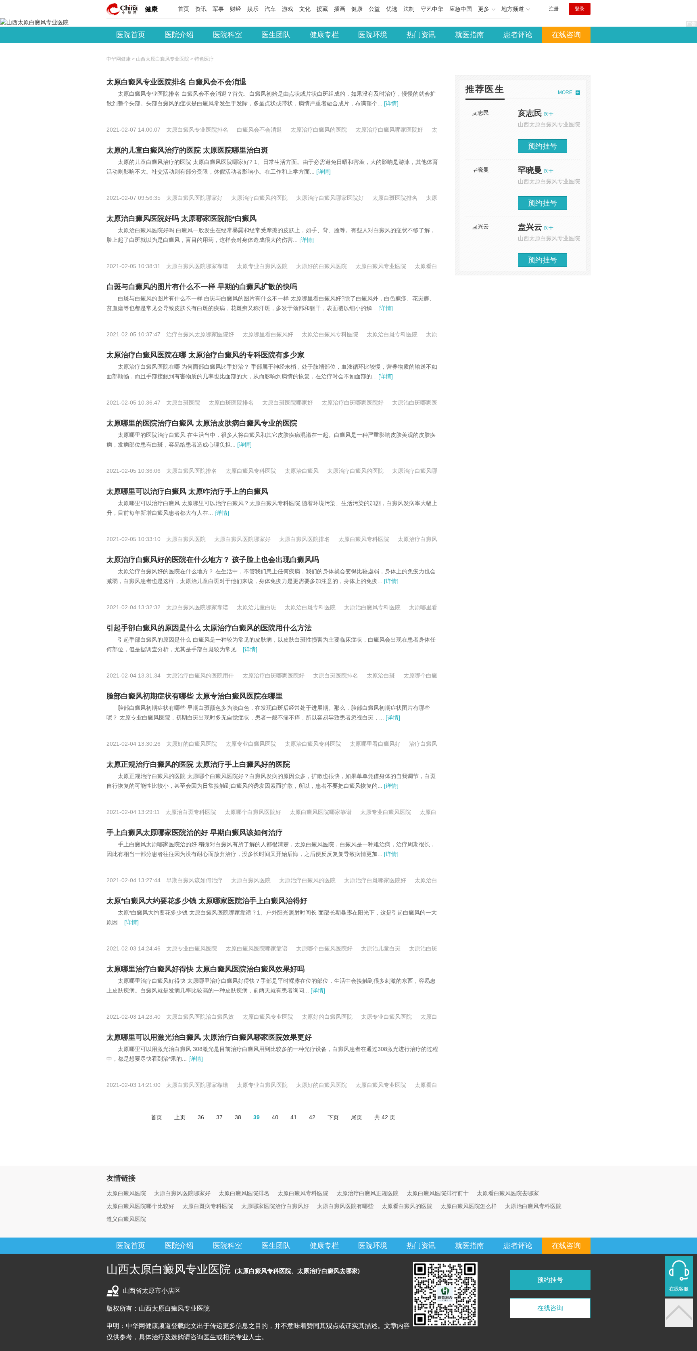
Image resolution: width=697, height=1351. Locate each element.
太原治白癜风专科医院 (533, 1206)
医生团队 (275, 35)
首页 (183, 9)
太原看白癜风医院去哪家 (508, 1193)
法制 (409, 9)
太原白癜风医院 (126, 1193)
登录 (579, 9)
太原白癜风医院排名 (244, 1193)
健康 (151, 9)
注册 (554, 9)
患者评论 (517, 35)
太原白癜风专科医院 (303, 1193)
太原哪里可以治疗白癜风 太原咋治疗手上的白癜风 (187, 491)
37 (219, 1117)
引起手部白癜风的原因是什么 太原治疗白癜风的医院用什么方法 (209, 628)
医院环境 (372, 35)
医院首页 (130, 35)
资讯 (201, 9)
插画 (339, 9)
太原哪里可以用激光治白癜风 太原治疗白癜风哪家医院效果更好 (209, 1037)
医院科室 (227, 35)
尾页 (356, 1117)
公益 (374, 9)
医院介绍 (179, 35)
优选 (391, 9)
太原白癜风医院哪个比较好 (140, 1206)
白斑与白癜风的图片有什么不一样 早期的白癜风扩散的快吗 (201, 287)
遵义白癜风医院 (126, 1219)
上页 (180, 1117)
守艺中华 (432, 9)
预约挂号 (542, 146)
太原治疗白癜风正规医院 (367, 1193)
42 (312, 1117)
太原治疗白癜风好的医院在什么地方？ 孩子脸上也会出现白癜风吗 (212, 560)
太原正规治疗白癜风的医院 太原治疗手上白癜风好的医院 (198, 764)
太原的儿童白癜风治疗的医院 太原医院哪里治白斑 (187, 150)
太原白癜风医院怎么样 (468, 1206)
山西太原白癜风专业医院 (162, 59)
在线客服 (679, 1289)
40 (275, 1117)
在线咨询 (566, 35)
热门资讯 (421, 35)
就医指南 (469, 35)
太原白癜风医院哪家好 (182, 1193)
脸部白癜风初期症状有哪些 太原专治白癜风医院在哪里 (194, 696)
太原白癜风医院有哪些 (345, 1206)
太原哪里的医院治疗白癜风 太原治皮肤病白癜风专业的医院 (201, 423)
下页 (333, 1117)
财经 (235, 9)
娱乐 (253, 9)
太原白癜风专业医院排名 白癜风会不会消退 (176, 82)
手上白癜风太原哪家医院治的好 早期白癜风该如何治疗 (194, 833)
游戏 (287, 9)
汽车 (270, 9)
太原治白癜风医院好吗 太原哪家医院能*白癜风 (181, 218)
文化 (305, 9)
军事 (218, 9)
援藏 (322, 9)
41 (293, 1117)
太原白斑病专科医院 (207, 1206)
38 (238, 1117)
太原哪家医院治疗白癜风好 (275, 1206)
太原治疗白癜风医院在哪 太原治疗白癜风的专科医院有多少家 (205, 355)
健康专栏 (324, 35)
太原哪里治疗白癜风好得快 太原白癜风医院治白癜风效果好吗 (205, 969)
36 (201, 1117)
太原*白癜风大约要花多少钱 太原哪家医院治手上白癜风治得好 (206, 901)
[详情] (390, 103)
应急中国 (460, 9)
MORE (565, 92)
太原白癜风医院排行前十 (438, 1193)
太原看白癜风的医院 (407, 1206)
